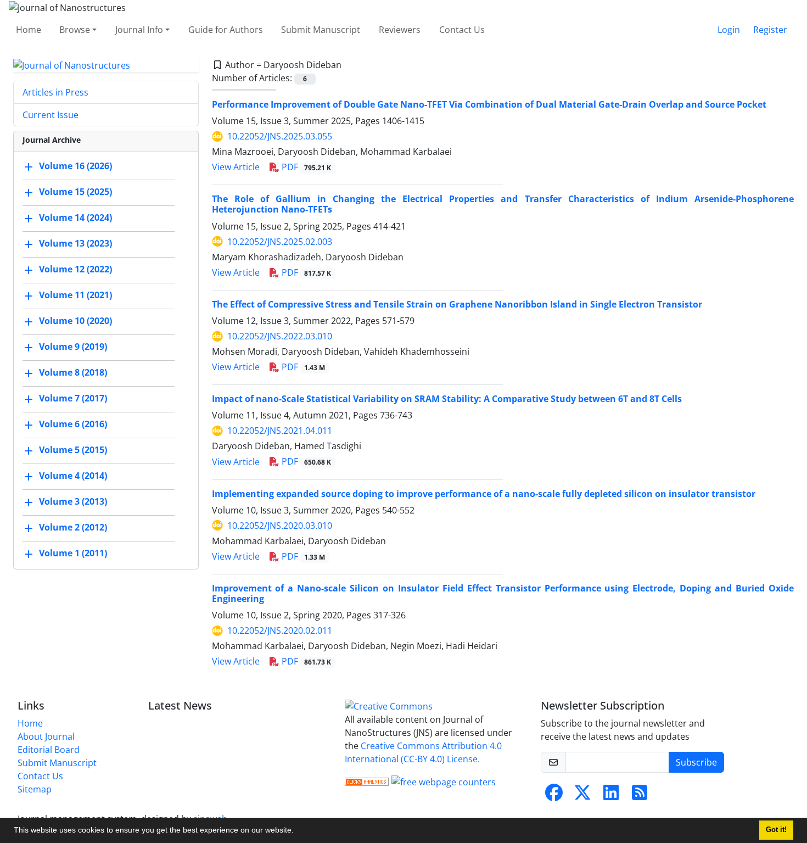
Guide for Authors (225, 30)
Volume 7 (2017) (73, 399)
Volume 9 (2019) (73, 347)
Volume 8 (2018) (73, 373)
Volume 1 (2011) (73, 554)
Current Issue (51, 115)
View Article (236, 167)
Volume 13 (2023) (75, 244)
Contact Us (462, 30)
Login (729, 30)
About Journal (46, 736)
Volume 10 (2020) (75, 321)
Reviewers (400, 30)
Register (770, 30)
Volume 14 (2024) (75, 218)
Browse (74, 30)
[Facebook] (554, 796)
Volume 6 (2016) (73, 424)
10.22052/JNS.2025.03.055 (279, 136)
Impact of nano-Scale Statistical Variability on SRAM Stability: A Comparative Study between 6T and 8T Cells (447, 399)
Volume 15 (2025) (75, 192)
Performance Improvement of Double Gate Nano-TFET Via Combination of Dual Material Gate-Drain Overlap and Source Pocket (489, 104)
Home (28, 30)
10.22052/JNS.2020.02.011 (279, 630)
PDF (305, 167)
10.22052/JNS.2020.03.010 (279, 526)
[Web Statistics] (367, 781)
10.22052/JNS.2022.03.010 (279, 336)
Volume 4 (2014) (73, 476)
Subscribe (696, 762)
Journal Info (139, 30)
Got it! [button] (776, 830)
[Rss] (639, 796)
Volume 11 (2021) (75, 295)
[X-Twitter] (582, 796)
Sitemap (35, 789)
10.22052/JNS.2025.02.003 (279, 242)
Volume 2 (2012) (73, 528)
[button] (297, 831)
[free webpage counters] (443, 781)
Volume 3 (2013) (73, 502)
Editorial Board (49, 750)
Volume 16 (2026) (75, 166)
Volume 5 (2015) (73, 450)
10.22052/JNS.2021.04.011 (279, 431)
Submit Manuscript (320, 30)
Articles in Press (55, 92)
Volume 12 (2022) (75, 270)
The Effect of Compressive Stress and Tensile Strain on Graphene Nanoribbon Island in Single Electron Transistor (457, 304)
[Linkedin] (611, 796)
